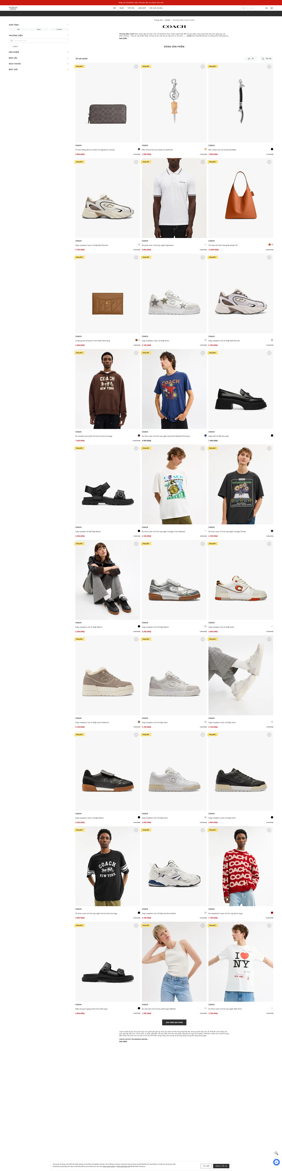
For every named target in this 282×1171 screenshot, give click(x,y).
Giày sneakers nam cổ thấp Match (89, 818)
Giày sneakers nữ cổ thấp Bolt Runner (224, 340)
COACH (15, 46)
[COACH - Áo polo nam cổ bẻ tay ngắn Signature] (174, 198)
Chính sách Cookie (109, 1166)
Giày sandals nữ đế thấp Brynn (88, 531)
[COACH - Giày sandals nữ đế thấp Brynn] (107, 484)
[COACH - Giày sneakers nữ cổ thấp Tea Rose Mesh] (174, 866)
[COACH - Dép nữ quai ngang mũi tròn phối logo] (107, 962)
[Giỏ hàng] (272, 8)
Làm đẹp (142, 8)
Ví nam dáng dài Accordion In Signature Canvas (95, 150)
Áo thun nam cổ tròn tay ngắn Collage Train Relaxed (163, 531)
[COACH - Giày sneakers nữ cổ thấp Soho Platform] (107, 675)
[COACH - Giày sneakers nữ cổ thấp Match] (107, 580)
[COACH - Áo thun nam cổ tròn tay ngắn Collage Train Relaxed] (174, 484)
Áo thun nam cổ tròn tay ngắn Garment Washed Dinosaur (166, 436)
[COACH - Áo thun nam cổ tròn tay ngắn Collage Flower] (240, 484)
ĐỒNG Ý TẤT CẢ (221, 1166)
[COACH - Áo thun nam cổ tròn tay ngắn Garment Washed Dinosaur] (174, 389)
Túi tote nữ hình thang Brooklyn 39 (222, 245)
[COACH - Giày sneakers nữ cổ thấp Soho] (240, 580)
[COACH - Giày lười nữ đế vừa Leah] (240, 389)
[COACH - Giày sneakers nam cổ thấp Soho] (174, 293)
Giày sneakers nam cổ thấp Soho (155, 340)
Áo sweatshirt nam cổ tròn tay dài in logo (225, 913)
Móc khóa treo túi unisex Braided (222, 150)
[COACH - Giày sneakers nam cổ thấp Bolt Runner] (107, 198)
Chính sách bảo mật (123, 1166)
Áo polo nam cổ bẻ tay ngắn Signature (158, 245)
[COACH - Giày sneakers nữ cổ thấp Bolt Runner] (240, 293)
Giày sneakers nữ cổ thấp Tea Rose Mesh (159, 913)
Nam (122, 8)
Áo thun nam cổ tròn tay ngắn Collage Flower (227, 531)
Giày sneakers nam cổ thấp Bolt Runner (91, 245)
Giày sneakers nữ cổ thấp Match (88, 627)
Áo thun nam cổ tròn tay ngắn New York (225, 1009)
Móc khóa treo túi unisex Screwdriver (157, 150)
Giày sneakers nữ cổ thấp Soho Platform (92, 722)
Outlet (167, 20)
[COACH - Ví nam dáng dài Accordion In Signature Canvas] (107, 103)
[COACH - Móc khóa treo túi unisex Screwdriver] (174, 103)
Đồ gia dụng (156, 8)
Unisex (59, 29)
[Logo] (13, 8)
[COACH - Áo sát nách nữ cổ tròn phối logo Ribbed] (174, 962)
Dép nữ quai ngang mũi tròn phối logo (91, 1009)
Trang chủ (158, 20)
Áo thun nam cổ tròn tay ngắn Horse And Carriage (96, 913)
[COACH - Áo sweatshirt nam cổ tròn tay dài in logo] (240, 866)
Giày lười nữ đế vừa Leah (218, 436)
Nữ (114, 8)
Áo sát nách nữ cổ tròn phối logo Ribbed (158, 1009)
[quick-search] (276, 1153)
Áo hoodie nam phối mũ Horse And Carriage (93, 436)
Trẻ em (130, 8)
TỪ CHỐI (206, 1166)
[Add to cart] (136, 66)
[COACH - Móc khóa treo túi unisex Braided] (240, 103)
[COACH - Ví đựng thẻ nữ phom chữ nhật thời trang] (107, 293)
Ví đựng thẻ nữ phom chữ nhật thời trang (92, 340)
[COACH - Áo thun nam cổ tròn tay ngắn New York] (240, 962)
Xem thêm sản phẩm (174, 1022)
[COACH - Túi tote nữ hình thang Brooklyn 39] (240, 198)
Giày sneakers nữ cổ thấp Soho (221, 627)
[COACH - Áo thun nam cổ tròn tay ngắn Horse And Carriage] (107, 866)
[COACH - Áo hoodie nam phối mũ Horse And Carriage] (107, 389)
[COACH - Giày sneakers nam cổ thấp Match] (107, 771)
